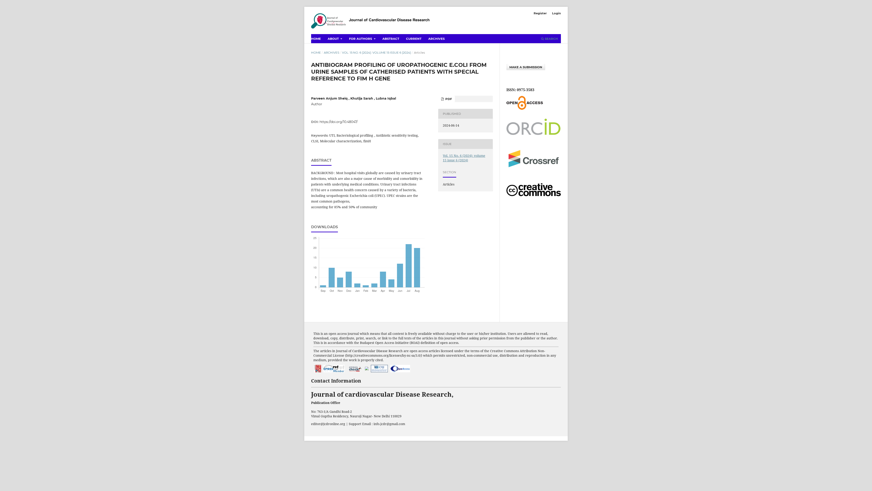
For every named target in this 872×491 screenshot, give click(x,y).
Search (551, 38)
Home (316, 52)
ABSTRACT (390, 38)
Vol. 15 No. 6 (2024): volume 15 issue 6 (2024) (376, 52)
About (334, 38)
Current (413, 38)
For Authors (361, 38)
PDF (448, 99)
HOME (316, 38)
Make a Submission (525, 67)
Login (556, 13)
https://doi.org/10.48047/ (339, 122)
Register (540, 13)
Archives (436, 38)
